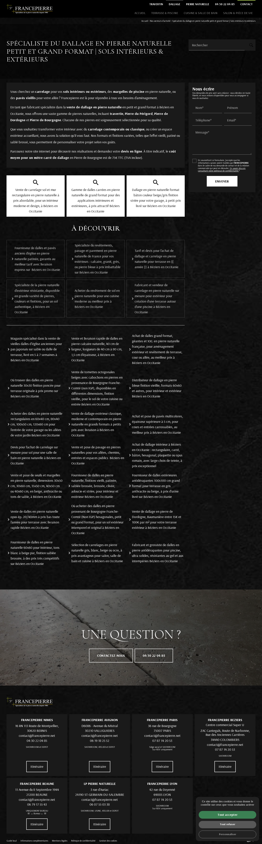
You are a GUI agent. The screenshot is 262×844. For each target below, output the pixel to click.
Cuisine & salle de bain (201, 13)
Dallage (174, 4)
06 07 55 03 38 (100, 804)
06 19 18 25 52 (99, 740)
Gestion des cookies (108, 840)
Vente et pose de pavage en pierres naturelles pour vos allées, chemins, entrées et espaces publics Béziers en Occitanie (97, 455)
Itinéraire (36, 766)
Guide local (12, 840)
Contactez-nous (111, 655)
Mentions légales (59, 840)
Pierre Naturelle (197, 4)
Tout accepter (227, 815)
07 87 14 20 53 (162, 740)
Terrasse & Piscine (164, 13)
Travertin (156, 4)
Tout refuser (227, 824)
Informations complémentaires (34, 840)
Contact (246, 4)
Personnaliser (227, 834)
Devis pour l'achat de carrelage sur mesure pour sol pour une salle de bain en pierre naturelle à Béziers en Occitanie (36, 455)
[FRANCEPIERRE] (30, 8)
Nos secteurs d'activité (160, 20)
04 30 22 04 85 (225, 4)
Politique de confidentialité (83, 840)
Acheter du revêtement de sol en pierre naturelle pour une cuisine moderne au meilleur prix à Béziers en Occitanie (97, 298)
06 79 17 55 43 (37, 804)
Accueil (140, 13)
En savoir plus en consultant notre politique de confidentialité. (222, 169)
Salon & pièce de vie (238, 13)
